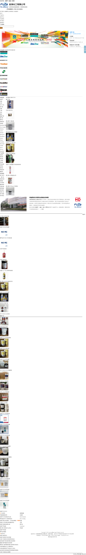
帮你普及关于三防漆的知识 (6, 518)
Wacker (1, 138)
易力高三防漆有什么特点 (5, 528)
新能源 (1, 180)
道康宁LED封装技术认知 (5, 516)
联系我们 (11, 11)
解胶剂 (1, 171)
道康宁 (1, 99)
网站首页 (84, 554)
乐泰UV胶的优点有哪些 (5, 552)
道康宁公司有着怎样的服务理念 (7, 522)
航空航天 (2, 190)
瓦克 (1, 112)
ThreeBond (2, 136)
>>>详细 (42, 209)
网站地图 (79, 554)
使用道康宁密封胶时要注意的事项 (7, 541)
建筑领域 (2, 184)
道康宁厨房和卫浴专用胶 (5, 537)
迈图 (1, 108)
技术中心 (2, 17)
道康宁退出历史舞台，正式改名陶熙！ (8, 520)
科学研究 (2, 195)
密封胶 (1, 156)
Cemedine (2, 142)
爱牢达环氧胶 (3, 531)
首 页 (1, 13)
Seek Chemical (23, 516)
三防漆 (1, 160)
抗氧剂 (21, 515)
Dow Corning (22, 518)
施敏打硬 (2, 116)
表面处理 (2, 169)
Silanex (1, 140)
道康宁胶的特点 (3, 535)
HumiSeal (2, 151)
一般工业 (2, 177)
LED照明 (2, 182)
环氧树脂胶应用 (3, 515)
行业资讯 (2, 18)
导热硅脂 (2, 164)
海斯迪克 (2, 121)
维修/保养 (2, 179)
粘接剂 (1, 154)
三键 (1, 110)
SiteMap (75, 554)
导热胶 (1, 162)
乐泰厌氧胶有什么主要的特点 (6, 546)
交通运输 (2, 186)
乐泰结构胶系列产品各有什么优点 (7, 548)
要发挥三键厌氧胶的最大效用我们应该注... (9, 544)
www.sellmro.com (52, 532)
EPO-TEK (2, 105)
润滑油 (1, 166)
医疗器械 (2, 193)
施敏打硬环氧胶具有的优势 (6, 542)
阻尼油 (1, 167)
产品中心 (2, 15)
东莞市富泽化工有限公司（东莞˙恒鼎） (45, 533)
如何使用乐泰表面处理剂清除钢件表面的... (9, 550)
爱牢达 (1, 119)
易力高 (1, 117)
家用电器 (2, 188)
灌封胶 (1, 158)
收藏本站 (7, 11)
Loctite (1, 130)
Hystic (1, 147)
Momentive (2, 134)
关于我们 (2, 11)
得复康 (1, 123)
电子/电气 (2, 175)
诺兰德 (1, 106)
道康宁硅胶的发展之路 (5, 524)
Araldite (1, 145)
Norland (1, 132)
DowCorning (2, 127)
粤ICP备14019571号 (52, 536)
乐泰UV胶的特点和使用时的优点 (7, 539)
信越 (1, 101)
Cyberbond (22, 526)
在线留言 (16, 11)
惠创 (1, 114)
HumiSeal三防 (3, 125)
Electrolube (2, 143)
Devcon (1, 149)
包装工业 (2, 192)
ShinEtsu (2, 129)
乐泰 (1, 103)
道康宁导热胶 (3, 526)
